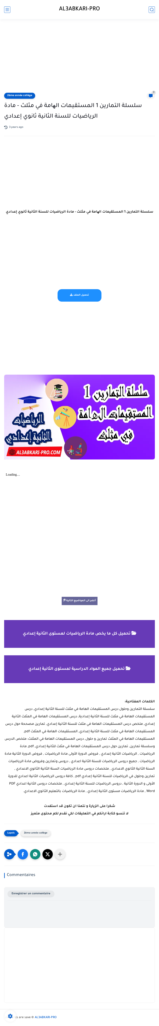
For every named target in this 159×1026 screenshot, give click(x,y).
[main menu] (7, 9)
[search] (152, 9)
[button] (23, 854)
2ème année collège (19, 95)
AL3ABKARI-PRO (79, 9)
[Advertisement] (79, 56)
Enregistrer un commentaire (31, 893)
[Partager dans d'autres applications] (60, 854)
